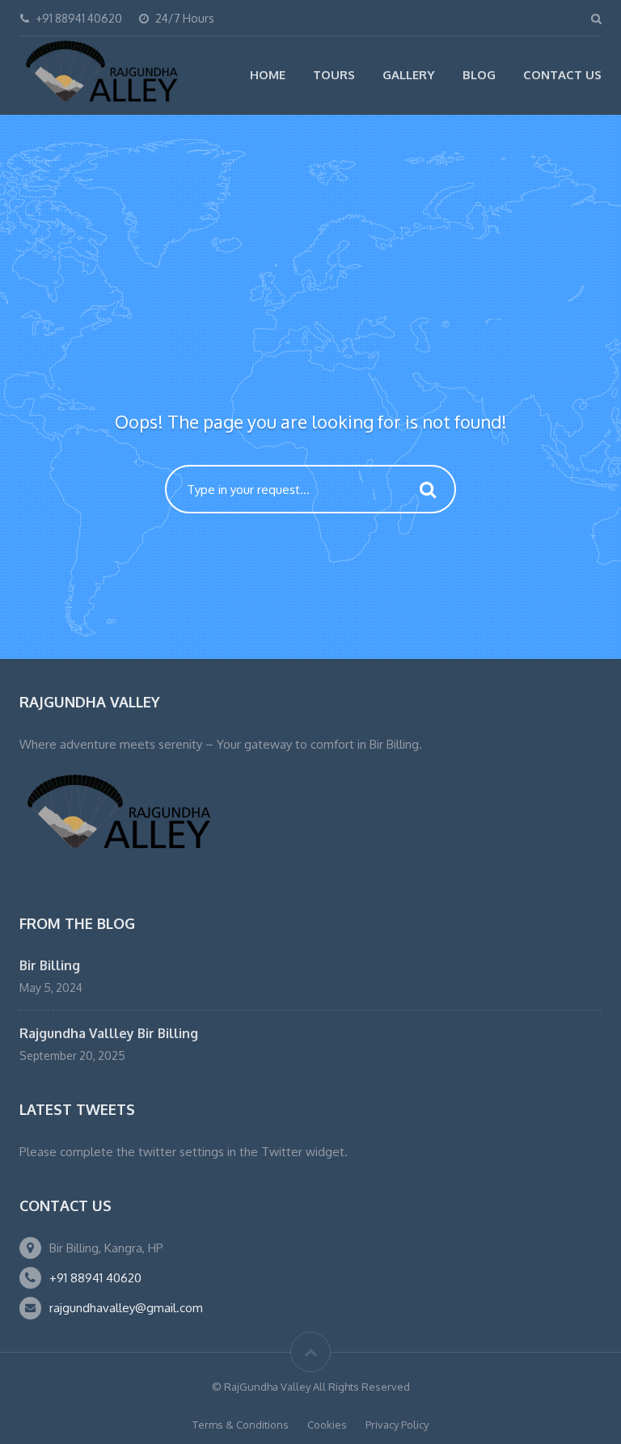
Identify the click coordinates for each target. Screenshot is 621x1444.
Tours (334, 74)
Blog (479, 74)
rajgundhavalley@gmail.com (126, 1307)
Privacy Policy (397, 1424)
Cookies (327, 1424)
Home (267, 74)
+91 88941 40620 (95, 1278)
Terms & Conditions (240, 1424)
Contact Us (562, 74)
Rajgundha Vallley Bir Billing (108, 1033)
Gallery (408, 74)
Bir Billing (49, 965)
